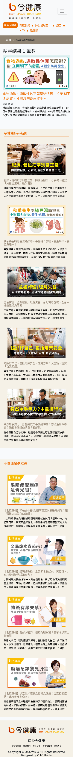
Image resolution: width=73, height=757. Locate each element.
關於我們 (27, 745)
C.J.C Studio (44, 755)
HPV (22, 30)
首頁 (8, 40)
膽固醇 (34, 30)
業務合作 (36, 745)
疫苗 (58, 25)
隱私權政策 (16, 745)
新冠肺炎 (24, 25)
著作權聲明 (47, 745)
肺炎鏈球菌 (43, 25)
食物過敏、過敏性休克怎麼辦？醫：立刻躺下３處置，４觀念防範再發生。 (36, 96)
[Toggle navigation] (62, 11)
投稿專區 (57, 745)
